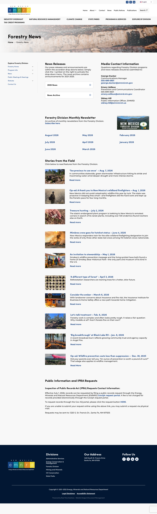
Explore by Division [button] (141, 19)
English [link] (144, 2)
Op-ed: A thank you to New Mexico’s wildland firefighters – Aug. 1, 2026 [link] (107, 190)
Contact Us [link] (12, 84)
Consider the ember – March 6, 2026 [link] (89, 294)
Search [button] (142, 10)
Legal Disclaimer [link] (68, 493)
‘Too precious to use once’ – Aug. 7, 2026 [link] (91, 170)
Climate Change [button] (74, 19)
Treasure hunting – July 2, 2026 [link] (87, 210)
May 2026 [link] (87, 135)
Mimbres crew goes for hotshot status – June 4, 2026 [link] (98, 232)
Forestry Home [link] (13, 66)
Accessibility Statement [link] (86, 493)
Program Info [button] (13, 70)
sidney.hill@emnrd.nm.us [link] (113, 103)
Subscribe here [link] (52, 123)
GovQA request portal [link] (109, 395)
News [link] (109, 10)
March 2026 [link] (88, 149)
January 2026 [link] (127, 142)
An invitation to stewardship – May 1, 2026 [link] (92, 254)
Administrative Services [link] (55, 459)
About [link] (92, 10)
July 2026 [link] (50, 142)
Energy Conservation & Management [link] (55, 462)
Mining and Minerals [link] (54, 470)
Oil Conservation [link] (52, 473)
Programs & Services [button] (116, 19)
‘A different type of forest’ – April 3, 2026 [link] (91, 276)
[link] (127, 2)
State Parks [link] (50, 476)
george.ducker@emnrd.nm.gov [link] (117, 83)
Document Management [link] (96, 498)
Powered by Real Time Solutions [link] (63, 498)
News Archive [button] (53, 95)
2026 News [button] (52, 85)
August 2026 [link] (52, 135)
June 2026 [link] (50, 149)
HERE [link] (123, 402)
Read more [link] (74, 180)
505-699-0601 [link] (107, 80)
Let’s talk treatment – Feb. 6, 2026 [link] (88, 314)
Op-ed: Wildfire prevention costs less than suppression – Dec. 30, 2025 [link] (108, 355)
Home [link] (85, 10)
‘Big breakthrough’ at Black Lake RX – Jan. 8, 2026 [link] (97, 334)
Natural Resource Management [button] (44, 19)
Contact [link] (102, 10)
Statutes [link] (11, 80)
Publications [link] (132, 10)
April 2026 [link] (87, 142)
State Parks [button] (93, 19)
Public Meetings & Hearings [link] (18, 77)
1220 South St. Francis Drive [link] (94, 458)
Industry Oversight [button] (13, 19)
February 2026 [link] (127, 135)
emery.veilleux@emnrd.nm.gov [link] (116, 94)
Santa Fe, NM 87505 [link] (92, 460)
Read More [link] (75, 365)
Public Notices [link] (119, 10)
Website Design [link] (81, 498)
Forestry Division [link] (52, 466)
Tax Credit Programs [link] (14, 23)
